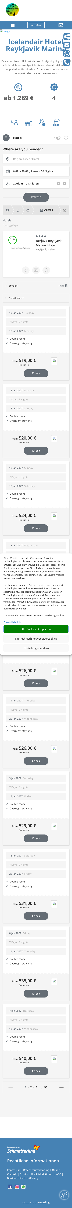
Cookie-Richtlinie (12, 622)
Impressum (13, 1170)
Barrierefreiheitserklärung (22, 1178)
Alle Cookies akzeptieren (36, 629)
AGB (58, 1174)
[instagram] (17, 1187)
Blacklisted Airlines (42, 1174)
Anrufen (36, 25)
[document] (36, 46)
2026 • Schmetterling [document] (37, 1202)
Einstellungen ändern (36, 648)
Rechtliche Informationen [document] (33, 1161)
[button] (56, 28)
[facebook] (10, 1187)
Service (24, 1174)
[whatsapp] (23, 1187)
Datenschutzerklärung (36, 1170)
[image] (5, 31)
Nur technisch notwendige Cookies (36, 638)
